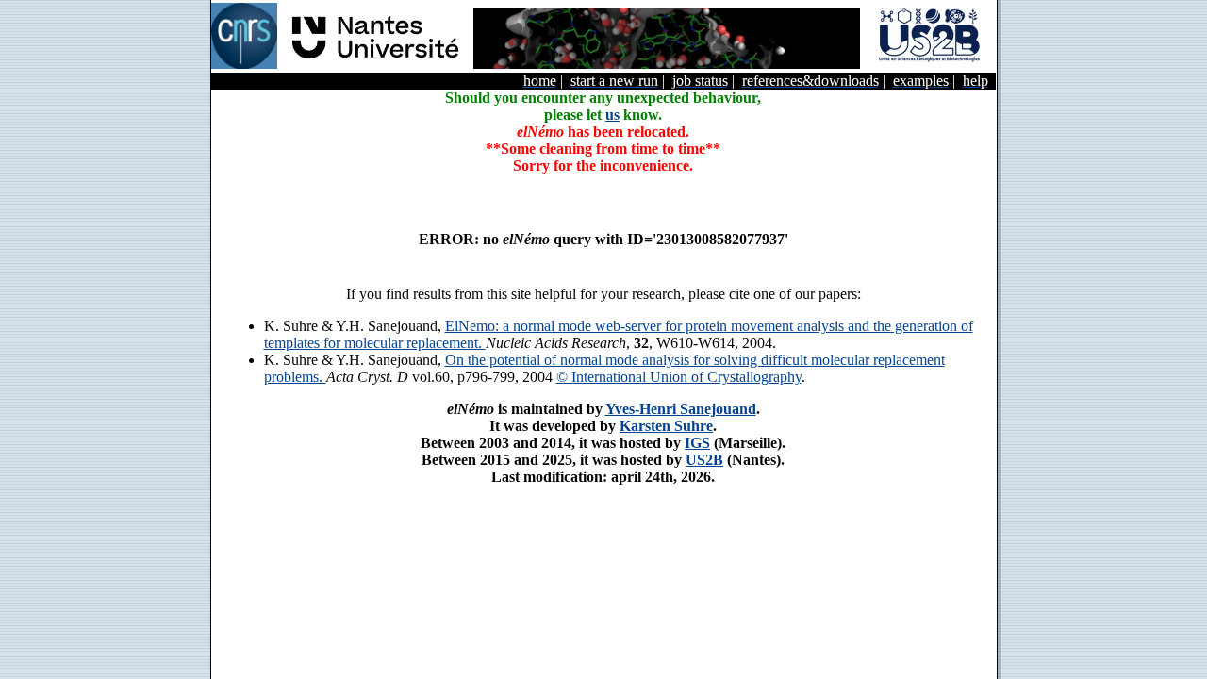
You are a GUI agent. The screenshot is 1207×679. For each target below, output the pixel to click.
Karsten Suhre (666, 426)
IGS (697, 443)
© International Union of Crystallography (679, 377)
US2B (704, 460)
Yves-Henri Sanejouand (680, 409)
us (612, 115)
